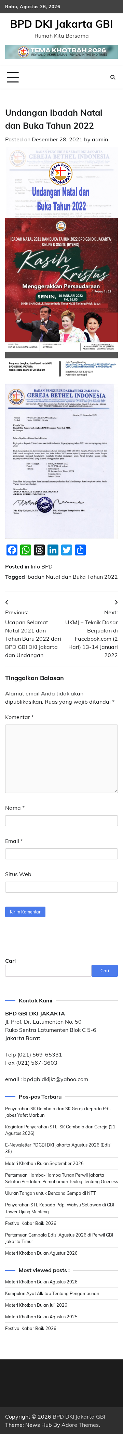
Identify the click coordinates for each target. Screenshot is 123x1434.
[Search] (113, 77)
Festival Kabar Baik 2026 (30, 1223)
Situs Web (18, 874)
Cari (10, 960)
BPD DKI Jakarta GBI (61, 23)
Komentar (19, 717)
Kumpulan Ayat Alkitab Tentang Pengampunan (52, 1293)
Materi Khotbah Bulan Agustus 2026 (41, 1253)
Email (14, 840)
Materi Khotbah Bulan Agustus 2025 (41, 1316)
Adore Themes (80, 1424)
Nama (15, 807)
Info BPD (42, 566)
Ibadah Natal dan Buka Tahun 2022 (72, 576)
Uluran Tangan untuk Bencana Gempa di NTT (50, 1193)
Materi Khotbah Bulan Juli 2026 (36, 1305)
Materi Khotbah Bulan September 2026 (44, 1163)
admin (100, 139)
